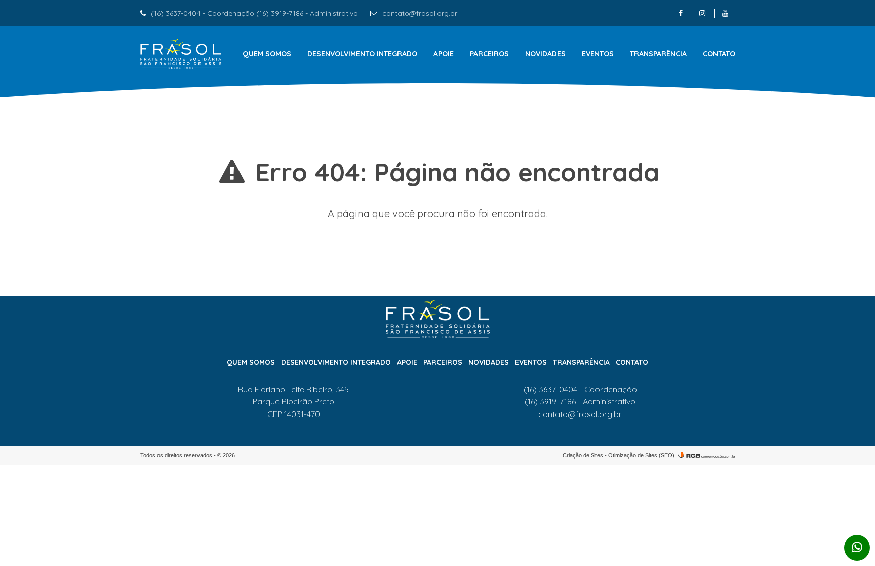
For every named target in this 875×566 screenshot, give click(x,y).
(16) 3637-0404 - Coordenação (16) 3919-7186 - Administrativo (254, 13)
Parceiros (489, 53)
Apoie (443, 53)
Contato (719, 53)
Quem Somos (267, 53)
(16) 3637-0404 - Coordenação (580, 389)
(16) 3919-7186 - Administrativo (580, 401)
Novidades (545, 53)
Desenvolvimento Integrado (362, 53)
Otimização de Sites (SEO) (641, 455)
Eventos (598, 53)
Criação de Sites (583, 455)
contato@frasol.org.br (419, 13)
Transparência (658, 53)
